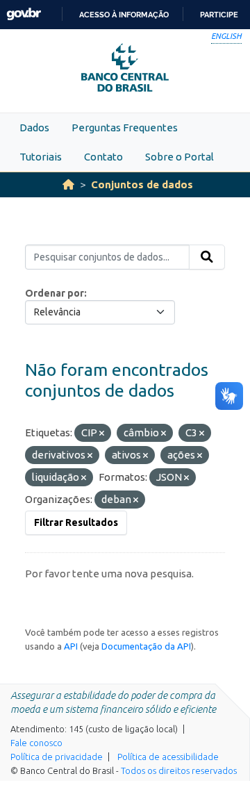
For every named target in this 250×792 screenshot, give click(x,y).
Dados (34, 127)
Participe (219, 14)
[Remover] (101, 433)
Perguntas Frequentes (125, 127)
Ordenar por (54, 293)
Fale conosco (36, 743)
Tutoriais (40, 157)
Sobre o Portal (179, 157)
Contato (103, 157)
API (71, 646)
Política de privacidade (56, 756)
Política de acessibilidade (168, 756)
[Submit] (207, 257)
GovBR (23, 14)
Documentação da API (146, 646)
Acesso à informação (124, 14)
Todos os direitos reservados (179, 770)
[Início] (68, 184)
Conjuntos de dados (142, 184)
